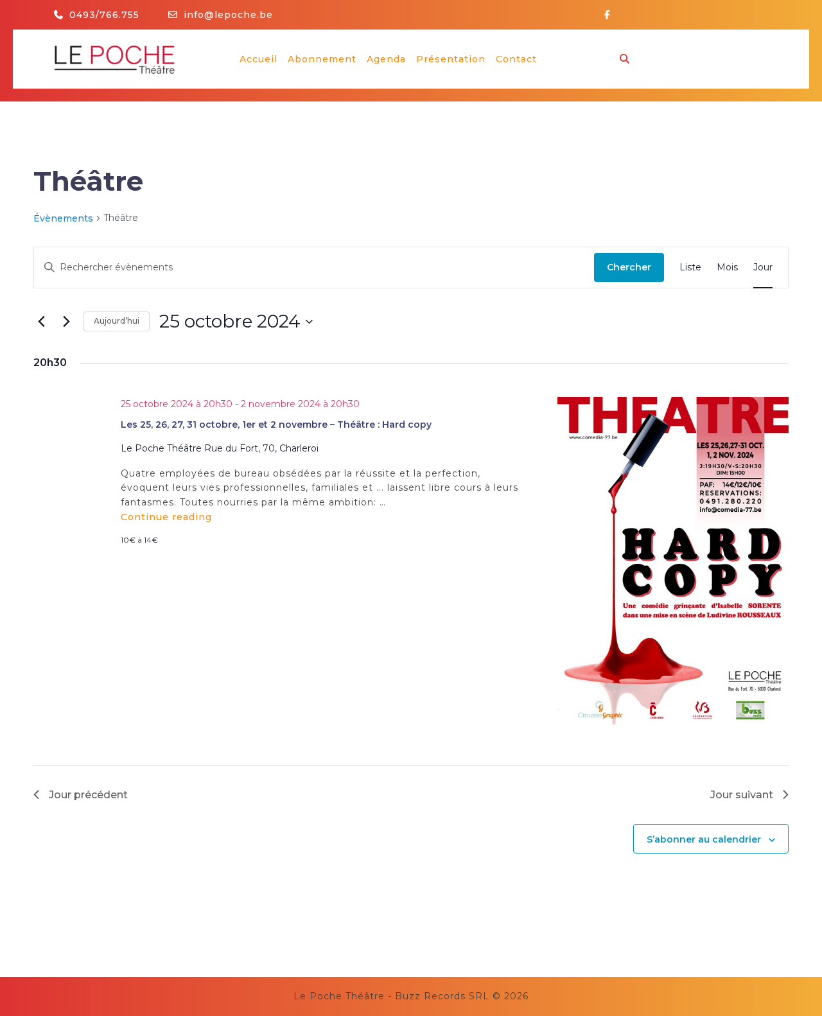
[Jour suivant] (66, 321)
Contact (516, 59)
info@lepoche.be (228, 15)
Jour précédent (88, 795)
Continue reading (166, 517)
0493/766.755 (104, 15)
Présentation (450, 59)
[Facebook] (612, 15)
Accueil (258, 59)
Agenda (386, 59)
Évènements (63, 218)
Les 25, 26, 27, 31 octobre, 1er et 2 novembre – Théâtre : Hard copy (276, 424)
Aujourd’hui (116, 321)
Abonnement (322, 59)
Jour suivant (741, 795)
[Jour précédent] (41, 321)
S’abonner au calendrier (704, 839)
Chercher (629, 267)
